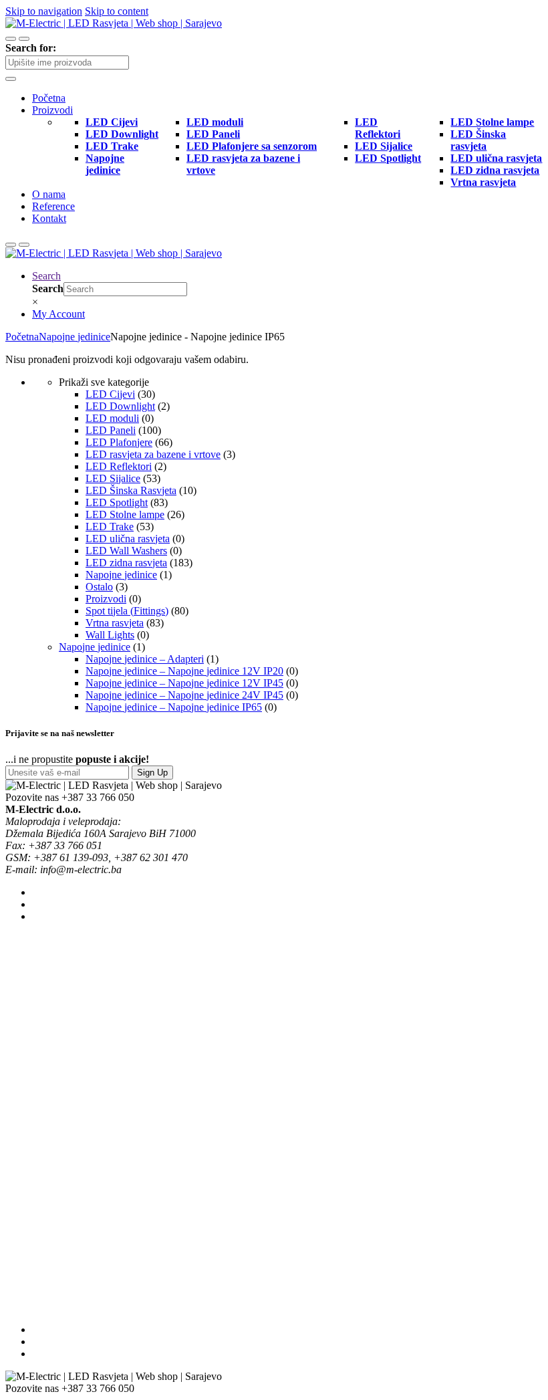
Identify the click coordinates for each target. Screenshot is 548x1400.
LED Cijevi (110, 394)
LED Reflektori (119, 466)
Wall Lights (110, 634)
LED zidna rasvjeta (126, 562)
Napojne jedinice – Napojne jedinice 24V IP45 (184, 695)
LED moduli (112, 418)
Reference (53, 206)
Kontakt (49, 218)
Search (46, 275)
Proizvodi (52, 110)
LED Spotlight (117, 502)
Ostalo (99, 586)
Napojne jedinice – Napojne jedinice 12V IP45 (184, 683)
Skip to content (116, 11)
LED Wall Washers (126, 550)
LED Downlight (120, 406)
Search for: (30, 47)
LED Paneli (111, 430)
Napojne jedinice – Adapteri (145, 659)
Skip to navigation (43, 11)
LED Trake (110, 526)
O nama (48, 194)
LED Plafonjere (119, 442)
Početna (48, 98)
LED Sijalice (113, 478)
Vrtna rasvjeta (115, 622)
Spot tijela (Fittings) (127, 610)
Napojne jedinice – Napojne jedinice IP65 (174, 707)
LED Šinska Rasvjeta (131, 490)
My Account (58, 314)
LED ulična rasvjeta (128, 538)
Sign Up (152, 773)
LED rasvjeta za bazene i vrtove (153, 454)
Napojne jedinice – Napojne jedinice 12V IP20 (184, 671)
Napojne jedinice (74, 336)
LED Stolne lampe (125, 514)
